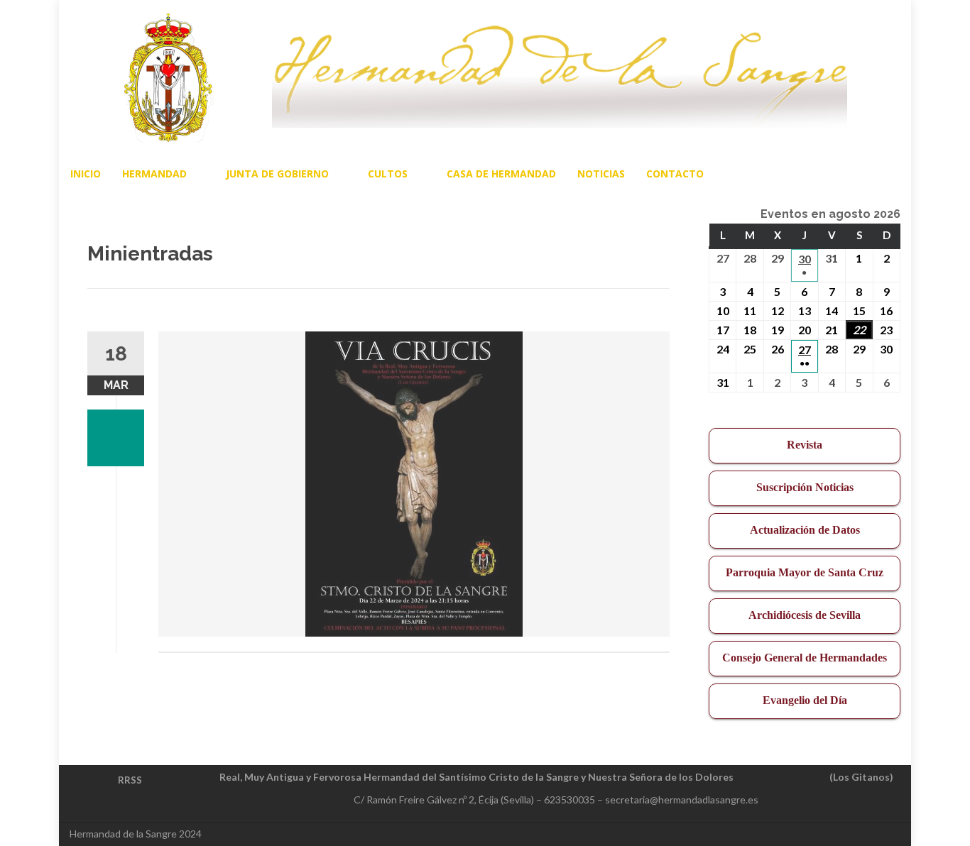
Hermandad (154, 173)
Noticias (601, 173)
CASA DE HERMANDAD (501, 173)
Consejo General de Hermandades (804, 658)
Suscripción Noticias (805, 487)
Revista (804, 445)
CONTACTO (675, 173)
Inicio (85, 173)
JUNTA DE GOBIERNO (277, 173)
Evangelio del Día (805, 700)
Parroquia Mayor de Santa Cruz (804, 572)
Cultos (388, 173)
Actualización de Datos (805, 530)
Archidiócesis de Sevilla (804, 615)
